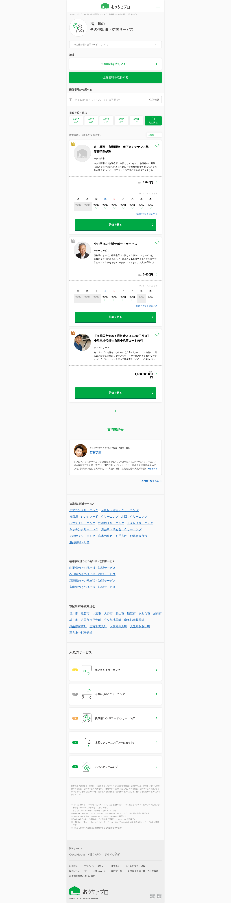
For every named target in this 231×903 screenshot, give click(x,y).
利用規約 (73, 866)
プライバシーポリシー (94, 866)
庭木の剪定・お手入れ (112, 535)
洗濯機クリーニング (111, 523)
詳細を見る (115, 224)
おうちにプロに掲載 (135, 866)
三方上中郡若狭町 (80, 632)
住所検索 (154, 99)
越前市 (157, 613)
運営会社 (115, 866)
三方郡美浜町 (98, 626)
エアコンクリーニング (83, 510)
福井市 (73, 613)
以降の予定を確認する (146, 214)
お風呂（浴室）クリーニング (120, 510)
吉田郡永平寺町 (91, 619)
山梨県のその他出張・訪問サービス (92, 567)
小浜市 (96, 613)
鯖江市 (131, 613)
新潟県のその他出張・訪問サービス (92, 580)
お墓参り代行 (138, 535)
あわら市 (144, 613)
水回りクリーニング (134, 516)
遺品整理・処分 (79, 542)
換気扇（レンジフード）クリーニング (93, 516)
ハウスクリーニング (82, 523)
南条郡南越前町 (134, 619)
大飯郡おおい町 (140, 626)
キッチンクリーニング (83, 529)
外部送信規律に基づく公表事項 (143, 871)
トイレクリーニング (140, 523)
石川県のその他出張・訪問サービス (92, 574)
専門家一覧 (116, 871)
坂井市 (73, 619)
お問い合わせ (98, 871)
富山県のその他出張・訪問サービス (92, 587)
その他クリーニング (82, 535)
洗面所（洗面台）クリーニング (121, 529)
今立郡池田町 (112, 619)
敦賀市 (85, 613)
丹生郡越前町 (78, 626)
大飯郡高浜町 (118, 626)
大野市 (108, 613)
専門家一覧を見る (150, 481)
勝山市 (120, 613)
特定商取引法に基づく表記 (82, 876)
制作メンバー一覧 (78, 871)
